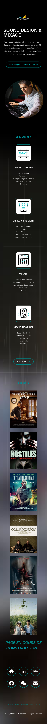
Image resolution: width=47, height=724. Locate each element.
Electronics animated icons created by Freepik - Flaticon (23, 704)
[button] (23, 65)
